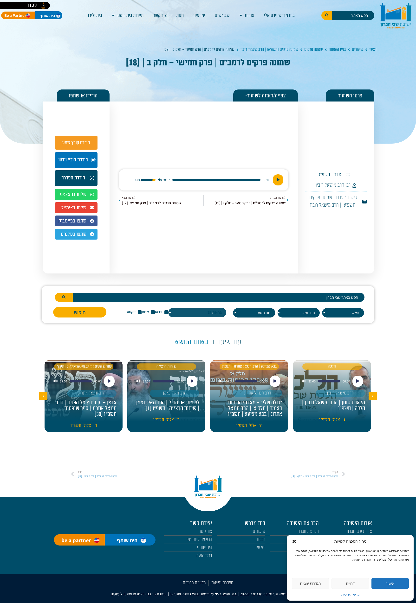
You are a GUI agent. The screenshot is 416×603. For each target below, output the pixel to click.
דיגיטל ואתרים (181, 594)
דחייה (350, 583)
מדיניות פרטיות (350, 594)
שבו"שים (222, 15)
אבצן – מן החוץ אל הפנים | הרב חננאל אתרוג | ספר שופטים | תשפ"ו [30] (86, 408)
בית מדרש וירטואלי (279, 15)
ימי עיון (199, 15)
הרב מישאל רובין (330, 185)
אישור (390, 583)
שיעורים (357, 49)
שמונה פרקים (313, 49)
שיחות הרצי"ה (166, 366)
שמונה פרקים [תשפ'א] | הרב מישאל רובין (269, 49)
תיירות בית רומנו (130, 15)
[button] (294, 541)
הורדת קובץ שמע (76, 142)
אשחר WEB (200, 594)
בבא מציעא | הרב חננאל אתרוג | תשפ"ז (249, 366)
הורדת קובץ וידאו (73, 160)
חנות (180, 15)
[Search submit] (326, 15)
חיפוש (80, 312)
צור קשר (160, 15)
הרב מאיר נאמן (175, 393)
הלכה (332, 366)
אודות (249, 15)
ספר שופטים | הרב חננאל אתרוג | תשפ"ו (83, 366)
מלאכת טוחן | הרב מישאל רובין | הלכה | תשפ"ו (333, 406)
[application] (203, 179)
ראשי (373, 49)
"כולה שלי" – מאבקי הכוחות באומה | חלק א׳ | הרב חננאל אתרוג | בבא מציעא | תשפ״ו (255, 408)
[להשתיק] (159, 180)
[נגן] (278, 179)
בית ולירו (95, 15)
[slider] (216, 180)
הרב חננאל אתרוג (257, 393)
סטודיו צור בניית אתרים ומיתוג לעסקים (139, 594)
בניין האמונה (337, 49)
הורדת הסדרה (73, 178)
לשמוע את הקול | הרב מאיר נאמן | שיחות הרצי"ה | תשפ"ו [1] (167, 406)
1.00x (138, 179)
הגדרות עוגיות (310, 583)
